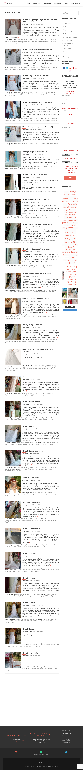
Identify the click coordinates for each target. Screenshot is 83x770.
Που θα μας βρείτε (74, 3)
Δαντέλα (10, 41)
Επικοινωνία (57, 3)
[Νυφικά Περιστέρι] (13, 636)
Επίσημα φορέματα (70, 212)
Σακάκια (64, 245)
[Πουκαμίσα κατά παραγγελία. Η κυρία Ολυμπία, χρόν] (64, 301)
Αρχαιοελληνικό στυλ (11, 520)
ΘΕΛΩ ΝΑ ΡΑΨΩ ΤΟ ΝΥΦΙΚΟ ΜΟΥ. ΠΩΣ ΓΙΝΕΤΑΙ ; (37, 350)
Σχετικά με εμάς (36, 3)
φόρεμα (10, 318)
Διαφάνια (15, 41)
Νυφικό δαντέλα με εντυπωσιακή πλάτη (37, 49)
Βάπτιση (65, 198)
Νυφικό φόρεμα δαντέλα (31, 402)
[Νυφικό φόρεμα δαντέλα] (13, 408)
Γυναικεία (7, 368)
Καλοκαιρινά (50, 216)
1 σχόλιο (36, 168)
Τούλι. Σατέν (21, 43)
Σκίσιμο (16, 43)
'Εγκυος (7, 316)
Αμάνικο (44, 290)
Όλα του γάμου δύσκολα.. (70, 37)
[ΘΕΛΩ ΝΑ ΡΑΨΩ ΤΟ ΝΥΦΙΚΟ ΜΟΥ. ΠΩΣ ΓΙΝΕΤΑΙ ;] (13, 356)
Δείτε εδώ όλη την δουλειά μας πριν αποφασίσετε (41, 734)
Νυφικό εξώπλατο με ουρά (32, 451)
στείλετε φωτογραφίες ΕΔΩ (16, 741)
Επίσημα (72, 210)
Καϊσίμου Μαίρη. (16, 732)
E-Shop (66, 3)
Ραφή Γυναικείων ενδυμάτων (34, 315)
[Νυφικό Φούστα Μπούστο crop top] (13, 206)
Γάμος (52, 39)
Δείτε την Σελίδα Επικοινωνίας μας (16, 735)
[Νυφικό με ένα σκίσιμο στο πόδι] (13, 182)
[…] (18, 37)
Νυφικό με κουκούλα (30, 653)
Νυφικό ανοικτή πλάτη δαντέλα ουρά (36, 274)
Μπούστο (30, 41)
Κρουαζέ (31, 469)
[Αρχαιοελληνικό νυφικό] (13, 509)
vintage (11, 168)
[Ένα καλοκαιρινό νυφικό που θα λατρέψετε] (13, 134)
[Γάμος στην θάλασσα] (13, 484)
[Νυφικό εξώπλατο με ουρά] (13, 458)
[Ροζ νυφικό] (13, 384)
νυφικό (39, 41)
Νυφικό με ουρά (17, 69)
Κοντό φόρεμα (51, 92)
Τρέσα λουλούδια (28, 646)
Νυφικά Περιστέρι (29, 629)
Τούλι (42, 69)
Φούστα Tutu (67, 255)
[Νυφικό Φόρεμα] (13, 433)
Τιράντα (37, 546)
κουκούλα (33, 668)
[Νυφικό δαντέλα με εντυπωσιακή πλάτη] (13, 56)
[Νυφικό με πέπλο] (13, 585)
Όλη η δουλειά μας (20, 39)
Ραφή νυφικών (30, 39)
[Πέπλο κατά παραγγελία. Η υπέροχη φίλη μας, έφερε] (75, 301)
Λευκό (20, 41)
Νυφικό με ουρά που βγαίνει (33, 528)
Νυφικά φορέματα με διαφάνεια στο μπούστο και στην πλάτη (39, 20)
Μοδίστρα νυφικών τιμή (42, 67)
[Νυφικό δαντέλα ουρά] (13, 560)
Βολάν (70, 198)
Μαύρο (67, 225)
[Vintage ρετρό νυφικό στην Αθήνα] (13, 158)
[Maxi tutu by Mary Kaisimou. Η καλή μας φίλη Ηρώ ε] (64, 295)
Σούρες (15, 646)
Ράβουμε (27, 3)
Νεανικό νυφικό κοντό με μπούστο (35, 76)
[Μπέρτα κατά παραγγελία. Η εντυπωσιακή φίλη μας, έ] (70, 301)
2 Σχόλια (44, 217)
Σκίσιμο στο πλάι (34, 193)
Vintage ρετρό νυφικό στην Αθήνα (35, 152)
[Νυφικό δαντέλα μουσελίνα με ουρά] (13, 256)
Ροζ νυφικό (26, 377)
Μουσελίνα (21, 620)
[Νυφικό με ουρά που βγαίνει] (13, 535)
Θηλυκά (19, 469)
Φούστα (74, 252)
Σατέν (11, 43)
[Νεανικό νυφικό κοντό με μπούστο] (13, 83)
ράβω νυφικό (45, 41)
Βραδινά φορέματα (25, 341)
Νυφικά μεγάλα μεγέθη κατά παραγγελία (37, 224)
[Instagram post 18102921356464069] (64, 290)
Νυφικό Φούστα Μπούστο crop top (36, 199)
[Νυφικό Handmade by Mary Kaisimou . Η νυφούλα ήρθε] (70, 295)
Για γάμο (48, 265)
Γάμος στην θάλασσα (30, 477)
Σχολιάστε (29, 43)
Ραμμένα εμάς (47, 3)
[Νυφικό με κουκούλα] (13, 660)
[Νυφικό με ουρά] (13, 610)
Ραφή (51, 41)
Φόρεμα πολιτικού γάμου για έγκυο (35, 298)
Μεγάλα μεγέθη (9, 242)
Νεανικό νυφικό (54, 67)
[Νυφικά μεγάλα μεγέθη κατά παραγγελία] (13, 231)
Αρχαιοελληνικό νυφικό (31, 502)
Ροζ (73, 235)
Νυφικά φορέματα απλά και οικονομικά (37, 102)
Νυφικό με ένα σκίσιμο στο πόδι (34, 175)
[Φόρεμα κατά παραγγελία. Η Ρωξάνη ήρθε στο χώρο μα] (75, 295)
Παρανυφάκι (37, 291)
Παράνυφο (44, 291)
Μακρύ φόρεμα (31, 67)
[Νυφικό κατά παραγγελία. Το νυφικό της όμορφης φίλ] (75, 290)
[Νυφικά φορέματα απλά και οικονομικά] (13, 109)
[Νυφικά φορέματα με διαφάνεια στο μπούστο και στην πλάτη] (13, 27)
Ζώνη (11, 419)
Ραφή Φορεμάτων (68, 57)
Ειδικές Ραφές (67, 23)
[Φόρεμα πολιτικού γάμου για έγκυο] (13, 305)
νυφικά (35, 41)
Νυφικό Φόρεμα (28, 426)
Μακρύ (25, 41)
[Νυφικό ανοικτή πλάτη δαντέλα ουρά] (13, 281)
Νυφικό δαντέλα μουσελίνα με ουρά (36, 249)
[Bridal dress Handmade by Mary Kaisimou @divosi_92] (70, 290)
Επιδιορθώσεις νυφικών (40, 339)
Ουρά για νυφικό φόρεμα (32, 325)
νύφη (27, 120)
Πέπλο (25, 69)
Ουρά (39, 120)
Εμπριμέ (66, 210)
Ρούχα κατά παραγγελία (34, 217)
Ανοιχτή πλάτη (46, 39)
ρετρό (31, 168)
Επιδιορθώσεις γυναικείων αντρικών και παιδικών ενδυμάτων (70, 29)
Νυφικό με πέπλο (29, 578)
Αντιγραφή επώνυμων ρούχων (45, 367)
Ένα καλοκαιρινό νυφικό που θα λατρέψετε (38, 127)
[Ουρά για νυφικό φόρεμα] (13, 332)
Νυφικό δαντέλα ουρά (30, 553)
